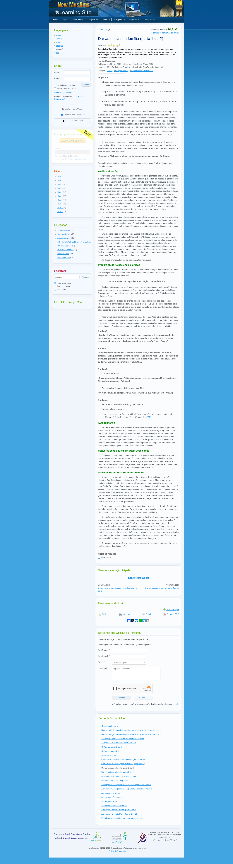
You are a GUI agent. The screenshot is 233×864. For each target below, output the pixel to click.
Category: (102, 71)
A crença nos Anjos (109, 801)
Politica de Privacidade (117, 851)
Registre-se (93, 20)
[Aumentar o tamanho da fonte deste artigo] (170, 29)
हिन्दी (57, 53)
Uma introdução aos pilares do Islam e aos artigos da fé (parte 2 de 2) (131, 734)
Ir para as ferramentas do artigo (165, 33)
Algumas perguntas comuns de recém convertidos (122, 738)
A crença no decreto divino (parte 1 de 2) (118, 810)
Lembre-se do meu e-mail (66, 89)
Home (55, 20)
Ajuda (65, 20)
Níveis (105, 20)
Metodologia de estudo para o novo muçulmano (121, 818)
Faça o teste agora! (138, 577)
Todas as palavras (63, 283)
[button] (55, 177)
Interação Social (121, 71)
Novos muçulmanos (74, 9)
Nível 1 (101, 29)
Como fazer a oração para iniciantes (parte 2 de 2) (123, 764)
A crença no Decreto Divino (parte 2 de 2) (119, 814)
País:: (101, 662)
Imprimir (126, 614)
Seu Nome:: (104, 650)
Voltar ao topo (172, 609)
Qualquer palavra (63, 286)
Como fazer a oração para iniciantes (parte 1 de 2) (123, 759)
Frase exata (61, 290)
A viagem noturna (108, 755)
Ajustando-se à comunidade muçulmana (118, 776)
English (59, 35)
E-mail (148, 614)
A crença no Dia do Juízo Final (114, 805)
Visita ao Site (78, 20)
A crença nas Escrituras (111, 797)
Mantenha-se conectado (65, 85)
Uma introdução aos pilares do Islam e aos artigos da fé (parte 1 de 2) (131, 730)
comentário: (104, 668)
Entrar (86, 85)
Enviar (122, 698)
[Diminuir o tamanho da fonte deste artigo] (175, 29)
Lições (109, 71)
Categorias (118, 20)
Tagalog (59, 39)
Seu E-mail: (104, 656)
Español (59, 42)
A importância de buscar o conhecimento (118, 743)
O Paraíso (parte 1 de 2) (111, 747)
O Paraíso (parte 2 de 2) (111, 751)
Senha (56, 79)
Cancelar (143, 698)
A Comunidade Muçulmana (141, 71)
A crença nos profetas (110, 793)
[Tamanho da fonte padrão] (173, 29)
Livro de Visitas (149, 20)
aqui (176, 704)
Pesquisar (133, 20)
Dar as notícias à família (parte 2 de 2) (162, 588)
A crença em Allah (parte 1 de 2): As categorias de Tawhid (126, 785)
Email (56, 72)
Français (59, 46)
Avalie (104, 614)
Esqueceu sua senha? (63, 92)
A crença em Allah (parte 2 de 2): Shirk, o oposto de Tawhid (126, 789)
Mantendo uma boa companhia (114, 780)
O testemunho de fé (109, 726)
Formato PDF (172, 614)
